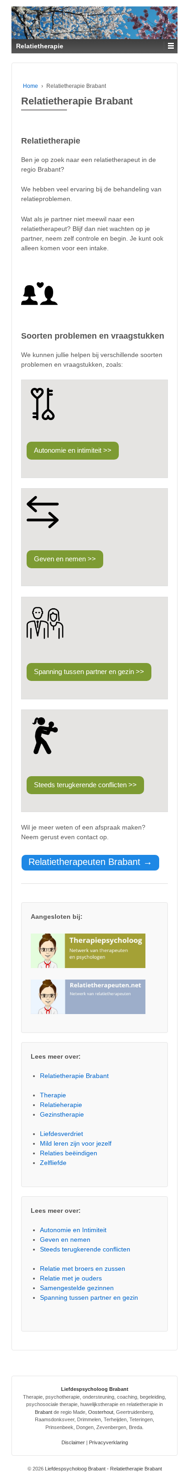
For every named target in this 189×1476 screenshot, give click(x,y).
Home (30, 86)
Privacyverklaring (108, 1442)
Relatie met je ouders (71, 1278)
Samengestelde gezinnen (77, 1288)
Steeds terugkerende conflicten (85, 1249)
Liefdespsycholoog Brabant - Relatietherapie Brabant (103, 1468)
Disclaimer (73, 1442)
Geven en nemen (65, 1239)
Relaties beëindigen (68, 1153)
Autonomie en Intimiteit (73, 1230)
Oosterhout (100, 1412)
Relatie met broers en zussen (82, 1268)
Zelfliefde (53, 1162)
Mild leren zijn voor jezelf (75, 1143)
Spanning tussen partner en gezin (89, 1297)
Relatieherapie (61, 1104)
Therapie (53, 1095)
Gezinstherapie (62, 1114)
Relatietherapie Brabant (74, 1075)
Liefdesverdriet (61, 1133)
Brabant (43, 1412)
